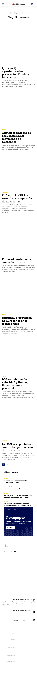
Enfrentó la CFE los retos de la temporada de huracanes (17, 198)
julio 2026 (6, 677)
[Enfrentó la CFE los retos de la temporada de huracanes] (18, 171)
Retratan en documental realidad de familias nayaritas (17, 644)
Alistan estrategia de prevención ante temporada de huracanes (16, 137)
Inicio (11, 13)
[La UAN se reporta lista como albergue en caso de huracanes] (18, 420)
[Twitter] (11, 552)
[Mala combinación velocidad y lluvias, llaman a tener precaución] (18, 355)
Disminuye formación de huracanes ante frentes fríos (17, 320)
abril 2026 (6, 686)
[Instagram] (7, 552)
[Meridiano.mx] (18, 4)
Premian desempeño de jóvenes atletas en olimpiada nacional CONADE (17, 652)
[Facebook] (4, 552)
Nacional (5, 192)
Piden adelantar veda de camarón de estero (18, 260)
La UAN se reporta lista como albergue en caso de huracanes (17, 447)
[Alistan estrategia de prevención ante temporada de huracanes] (18, 108)
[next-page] (15, 464)
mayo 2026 (6, 683)
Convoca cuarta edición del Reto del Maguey (17, 659)
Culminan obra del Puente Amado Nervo (16, 637)
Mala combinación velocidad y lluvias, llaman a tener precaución (15, 384)
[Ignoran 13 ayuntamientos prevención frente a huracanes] (18, 44)
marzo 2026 (7, 688)
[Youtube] (15, 552)
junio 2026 (6, 680)
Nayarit (4, 65)
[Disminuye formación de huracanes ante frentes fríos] (18, 293)
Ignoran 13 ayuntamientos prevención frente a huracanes (15, 72)
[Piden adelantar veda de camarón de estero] (18, 235)
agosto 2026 (7, 674)
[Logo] (18, 546)
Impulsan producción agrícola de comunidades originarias (17, 630)
